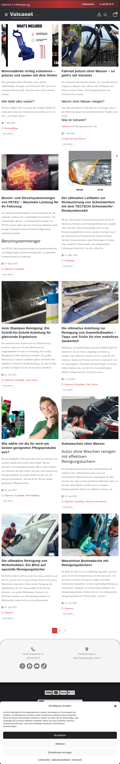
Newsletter (88, 4)
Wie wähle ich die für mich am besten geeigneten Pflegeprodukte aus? (29, 448)
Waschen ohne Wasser (75, 139)
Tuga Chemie (32, 380)
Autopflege (19, 269)
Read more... (8, 134)
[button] (115, 705)
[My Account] (99, 14)
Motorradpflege (11, 128)
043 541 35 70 (33, 658)
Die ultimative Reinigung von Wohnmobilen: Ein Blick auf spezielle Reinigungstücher (24, 565)
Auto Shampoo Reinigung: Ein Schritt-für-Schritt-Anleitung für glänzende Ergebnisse (26, 332)
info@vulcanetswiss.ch (33, 654)
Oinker (13, 108)
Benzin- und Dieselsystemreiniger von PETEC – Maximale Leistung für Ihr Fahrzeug (30, 202)
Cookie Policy (44, 760)
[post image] (30, 45)
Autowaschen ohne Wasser (83, 443)
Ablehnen (60, 743)
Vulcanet (66, 126)
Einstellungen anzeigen (60, 752)
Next (65, 630)
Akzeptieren (60, 735)
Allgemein (9, 269)
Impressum (77, 760)
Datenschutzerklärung (61, 760)
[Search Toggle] (105, 15)
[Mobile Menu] (7, 14)
